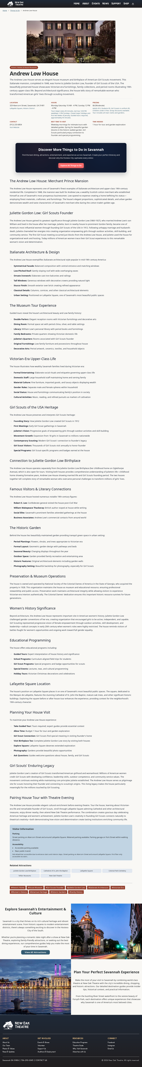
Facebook (111, 1042)
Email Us (111, 1049)
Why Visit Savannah (80, 1049)
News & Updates (9, 1052)
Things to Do (15, 10)
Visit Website (14, 127)
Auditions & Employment (47, 1052)
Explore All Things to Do (71, 165)
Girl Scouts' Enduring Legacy (32, 765)
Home (77, 4)
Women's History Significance (33, 608)
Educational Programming (30, 640)
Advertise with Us (79, 1052)
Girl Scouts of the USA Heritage (34, 407)
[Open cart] (133, 4)
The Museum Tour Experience (33, 305)
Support (116, 4)
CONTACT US (41, 1060)
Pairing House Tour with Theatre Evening (42, 797)
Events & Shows (43, 1042)
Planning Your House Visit (30, 712)
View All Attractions (35, 952)
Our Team (6, 1046)
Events (96, 4)
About (85, 4)
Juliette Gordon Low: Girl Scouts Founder (41, 213)
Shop (126, 4)
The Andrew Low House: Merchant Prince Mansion (49, 181)
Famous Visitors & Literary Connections (40, 489)
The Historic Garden (25, 527)
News (106, 4)
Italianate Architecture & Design (35, 252)
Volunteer (41, 1046)
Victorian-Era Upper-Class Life (33, 358)
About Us (6, 1042)
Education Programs (80, 1042)
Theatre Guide (78, 1046)
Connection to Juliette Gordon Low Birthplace (45, 460)
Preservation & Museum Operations (38, 576)
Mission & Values (9, 1049)
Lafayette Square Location (30, 684)
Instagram (111, 1046)
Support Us (42, 1049)
